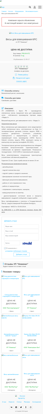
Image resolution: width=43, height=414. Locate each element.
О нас (4, 402)
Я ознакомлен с (11, 248)
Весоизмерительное (32, 11)
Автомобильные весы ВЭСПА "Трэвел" (11, 335)
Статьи (19, 402)
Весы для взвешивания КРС (32, 295)
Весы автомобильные (11, 374)
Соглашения (36, 402)
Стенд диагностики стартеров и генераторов (11, 295)
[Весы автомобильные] (11, 362)
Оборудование (19, 11)
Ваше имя (8, 226)
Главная (4, 11)
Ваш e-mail (9, 231)
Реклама (27, 402)
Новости (11, 402)
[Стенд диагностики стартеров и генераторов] (11, 283)
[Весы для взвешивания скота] (31, 362)
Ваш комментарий (11, 236)
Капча (7, 243)
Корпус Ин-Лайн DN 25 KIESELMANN (32, 335)
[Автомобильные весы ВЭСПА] (11, 323)
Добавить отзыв (21, 254)
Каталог (10, 11)
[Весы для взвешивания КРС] (31, 283)
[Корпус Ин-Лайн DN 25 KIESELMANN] (31, 323)
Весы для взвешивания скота (32, 374)
